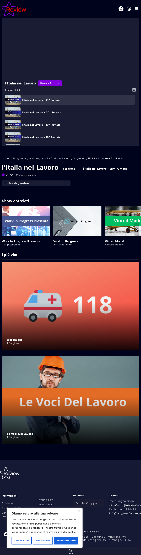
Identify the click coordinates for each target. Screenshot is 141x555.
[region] (45, 528)
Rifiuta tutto (43, 540)
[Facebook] (121, 9)
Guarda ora (26, 223)
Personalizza (21, 540)
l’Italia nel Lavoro (20, 83)
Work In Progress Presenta (21, 241)
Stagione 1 (46, 83)
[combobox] (88, 503)
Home (5, 158)
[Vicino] (79, 511)
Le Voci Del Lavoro (20, 433)
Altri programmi (38, 158)
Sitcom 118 (14, 339)
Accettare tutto (66, 540)
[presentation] (4, 229)
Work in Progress (65, 241)
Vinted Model (114, 241)
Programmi (19, 158)
